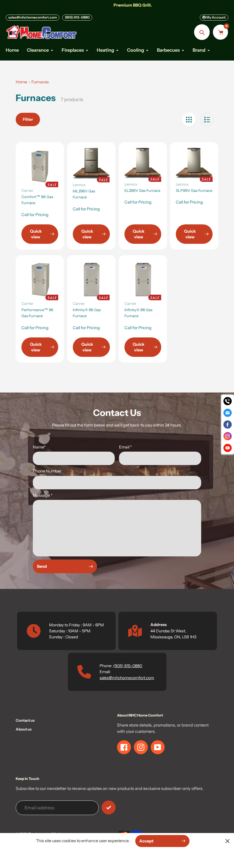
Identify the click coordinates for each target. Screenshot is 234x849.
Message (43, 495)
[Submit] (109, 807)
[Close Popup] (227, 840)
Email (125, 447)
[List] (207, 119)
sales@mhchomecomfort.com (32, 17)
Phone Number (47, 471)
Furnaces (40, 82)
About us (24, 729)
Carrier (27, 190)
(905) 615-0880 (77, 17)
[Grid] (189, 119)
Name (39, 447)
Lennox (79, 184)
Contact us (25, 720)
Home (21, 82)
